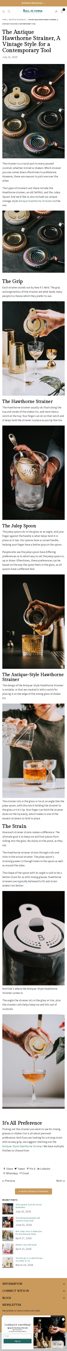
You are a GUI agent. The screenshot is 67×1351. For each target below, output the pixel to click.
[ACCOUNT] (56, 11)
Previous (10, 1180)
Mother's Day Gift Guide (26, 1244)
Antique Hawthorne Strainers (36, 201)
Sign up (17, 1341)
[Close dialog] (63, 1319)
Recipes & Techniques (17, 20)
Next (59, 1180)
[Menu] (3, 11)
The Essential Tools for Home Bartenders (29, 1206)
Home (4, 20)
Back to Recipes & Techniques (34, 1191)
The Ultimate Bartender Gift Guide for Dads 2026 (28, 1219)
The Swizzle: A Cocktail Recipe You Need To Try (29, 1259)
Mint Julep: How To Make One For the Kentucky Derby (29, 1232)
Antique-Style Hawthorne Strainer (22, 1146)
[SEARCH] (9, 11)
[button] (62, 11)
